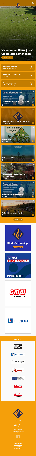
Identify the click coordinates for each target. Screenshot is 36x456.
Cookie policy (18, 446)
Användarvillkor (18, 445)
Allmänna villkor (18, 443)
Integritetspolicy (18, 448)
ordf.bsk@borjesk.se (18, 431)
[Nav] (3, 3)
